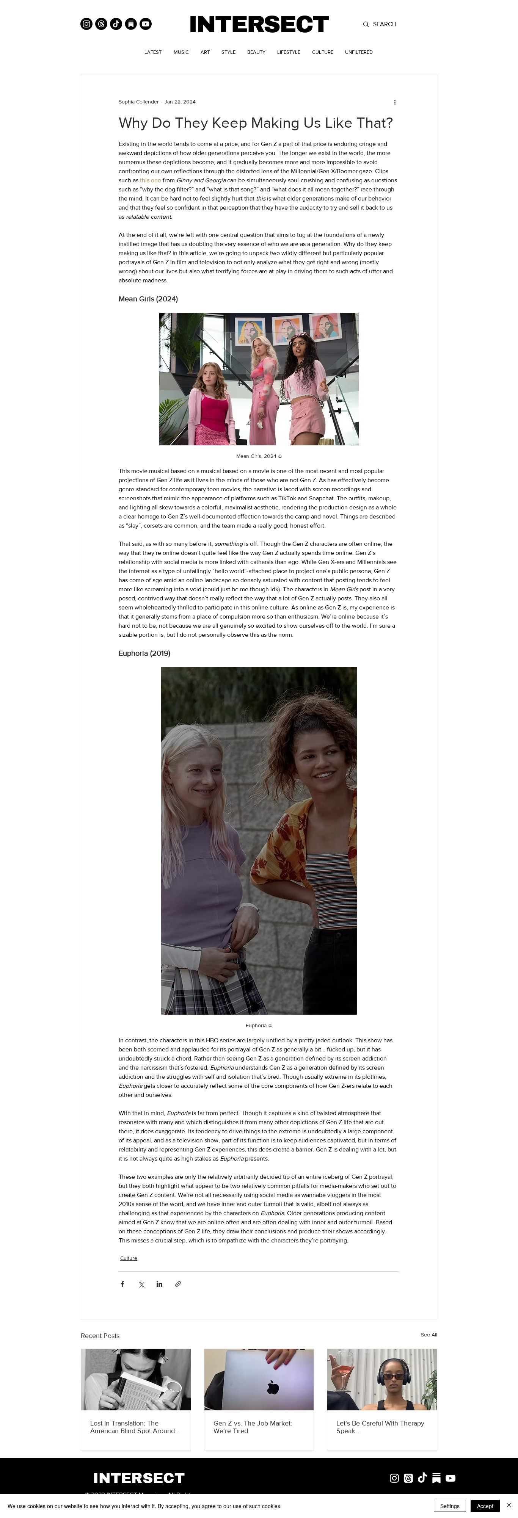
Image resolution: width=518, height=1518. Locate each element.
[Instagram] (86, 24)
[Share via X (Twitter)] (140, 1284)
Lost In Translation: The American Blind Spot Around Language (132, 1427)
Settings (450, 1506)
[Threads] (101, 24)
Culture (128, 1258)
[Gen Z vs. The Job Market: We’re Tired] (259, 1379)
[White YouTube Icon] (450, 1478)
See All (429, 1335)
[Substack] (131, 24)
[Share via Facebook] (122, 1284)
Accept (485, 1506)
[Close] (508, 1506)
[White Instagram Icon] (394, 1478)
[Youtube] (146, 24)
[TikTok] (116, 24)
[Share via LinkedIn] (159, 1284)
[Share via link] (178, 1284)
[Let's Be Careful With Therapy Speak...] (382, 1379)
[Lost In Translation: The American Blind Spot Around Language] (136, 1379)
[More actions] (394, 101)
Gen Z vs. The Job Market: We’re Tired (252, 1427)
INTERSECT (258, 24)
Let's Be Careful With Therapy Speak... (380, 1427)
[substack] (436, 1478)
